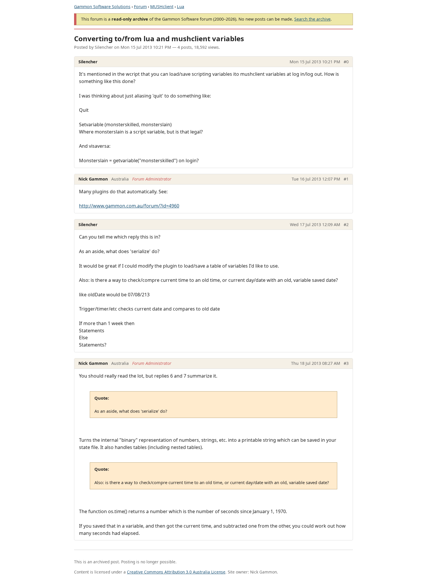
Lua (180, 6)
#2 (346, 224)
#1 (346, 179)
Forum (140, 6)
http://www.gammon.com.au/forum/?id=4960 (129, 206)
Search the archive (312, 19)
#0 (346, 61)
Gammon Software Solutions (102, 6)
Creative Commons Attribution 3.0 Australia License (176, 572)
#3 (346, 363)
